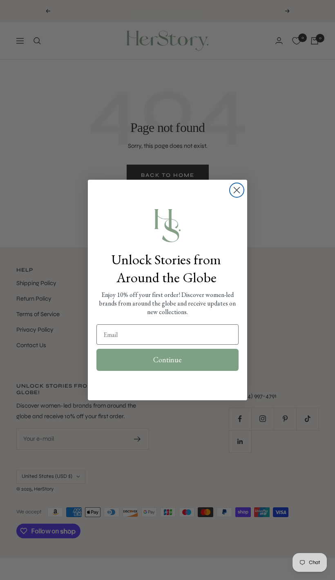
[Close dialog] (237, 190)
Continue (167, 359)
